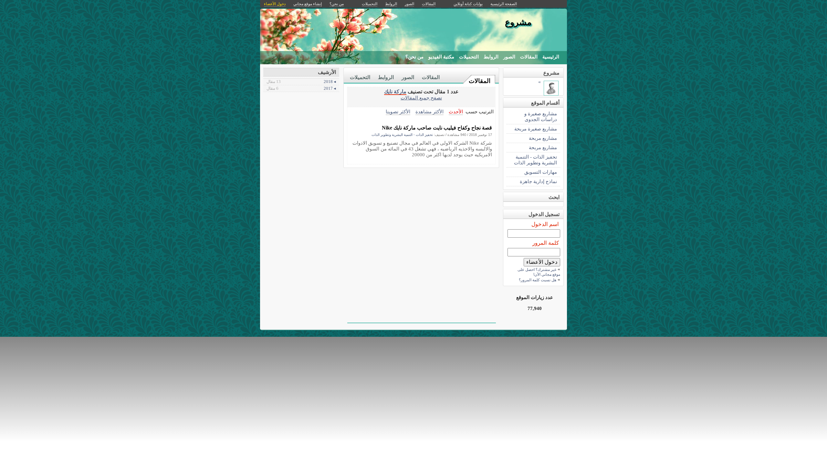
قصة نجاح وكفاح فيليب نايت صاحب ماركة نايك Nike (437, 127)
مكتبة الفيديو (441, 56)
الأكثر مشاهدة (429, 111)
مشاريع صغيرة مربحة (535, 128)
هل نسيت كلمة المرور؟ (537, 280)
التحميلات (469, 56)
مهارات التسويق (540, 172)
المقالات (529, 56)
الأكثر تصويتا (398, 111)
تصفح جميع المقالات (421, 97)
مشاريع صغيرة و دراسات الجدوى (540, 116)
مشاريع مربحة (543, 138)
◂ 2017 (301, 88)
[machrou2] (551, 94)
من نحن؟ (414, 56)
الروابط (491, 56)
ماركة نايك (395, 91)
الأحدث (456, 111)
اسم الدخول (545, 224)
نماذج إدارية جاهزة (538, 181)
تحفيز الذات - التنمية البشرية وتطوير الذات (402, 135)
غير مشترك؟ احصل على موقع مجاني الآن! (539, 272)
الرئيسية (550, 56)
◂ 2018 (301, 81)
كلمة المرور (545, 243)
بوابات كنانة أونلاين (468, 4)
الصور (509, 56)
